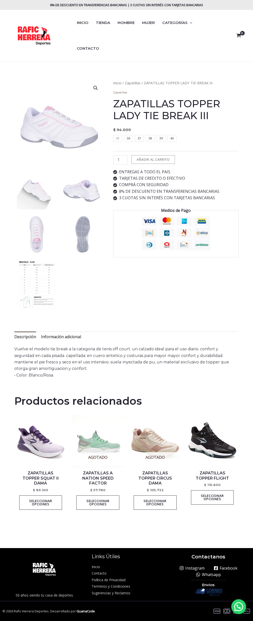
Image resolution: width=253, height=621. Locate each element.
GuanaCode (86, 611)
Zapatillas (133, 82)
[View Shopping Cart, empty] (238, 35)
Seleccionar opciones (40, 502)
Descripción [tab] (25, 336)
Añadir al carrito (153, 159)
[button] (190, 23)
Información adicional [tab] (61, 336)
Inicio (117, 82)
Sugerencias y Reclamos (111, 593)
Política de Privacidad (109, 579)
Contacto (99, 573)
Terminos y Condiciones (111, 586)
